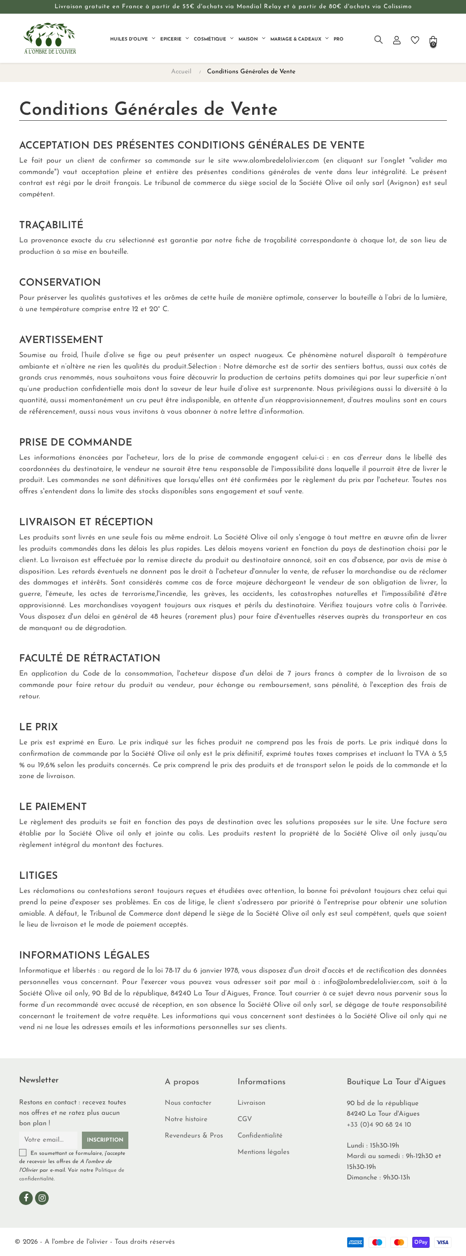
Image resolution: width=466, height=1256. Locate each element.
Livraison (251, 1103)
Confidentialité (260, 1136)
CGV (245, 1119)
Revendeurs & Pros (194, 1136)
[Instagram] (42, 1198)
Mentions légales (263, 1152)
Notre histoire (186, 1119)
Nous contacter (188, 1103)
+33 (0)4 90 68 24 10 (379, 1125)
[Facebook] (26, 1198)
